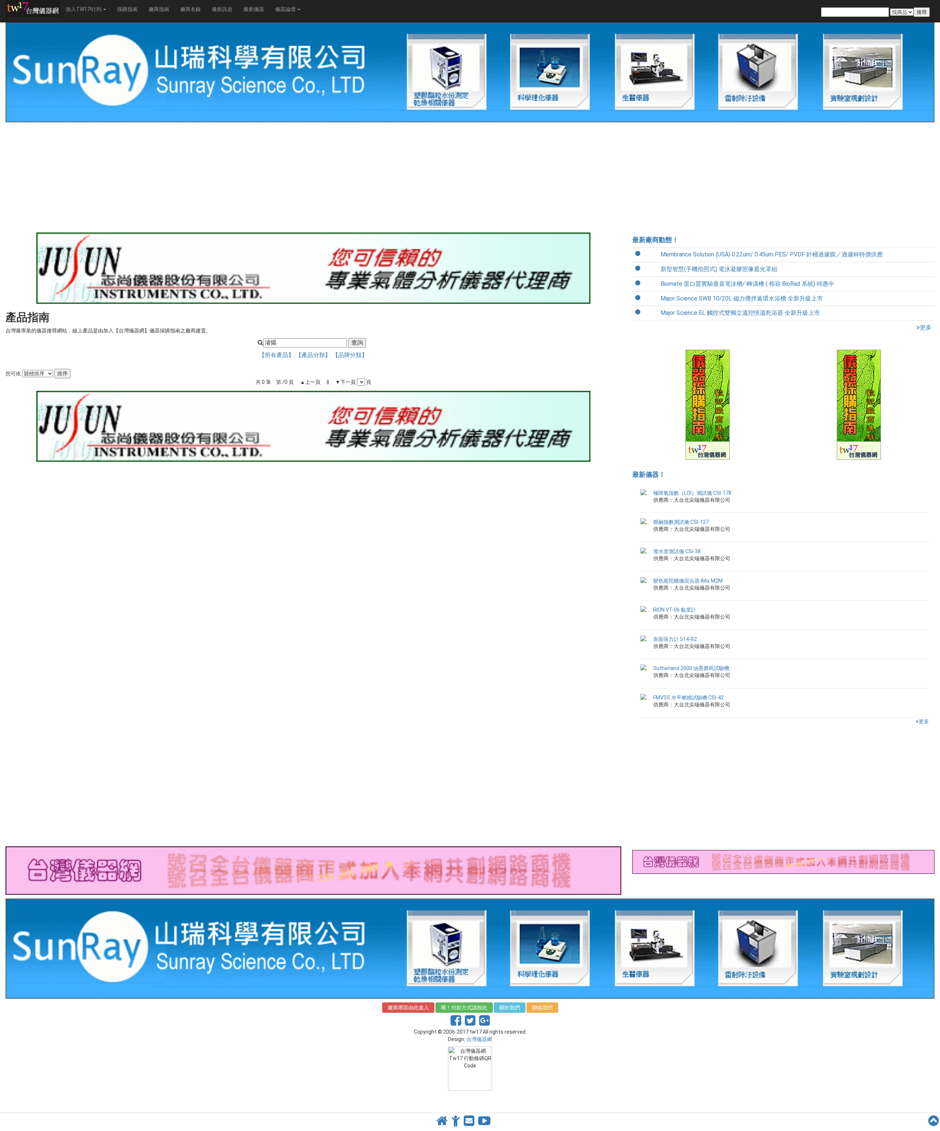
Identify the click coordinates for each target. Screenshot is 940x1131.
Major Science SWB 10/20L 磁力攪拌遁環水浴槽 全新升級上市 (742, 298)
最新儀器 (253, 9)
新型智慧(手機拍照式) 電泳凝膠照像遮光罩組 (719, 269)
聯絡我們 (542, 1008)
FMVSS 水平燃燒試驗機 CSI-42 (688, 697)
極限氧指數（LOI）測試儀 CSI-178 (692, 493)
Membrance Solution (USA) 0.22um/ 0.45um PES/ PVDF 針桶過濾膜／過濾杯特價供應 (772, 254)
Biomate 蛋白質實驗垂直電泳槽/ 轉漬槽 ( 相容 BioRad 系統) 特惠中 (747, 283)
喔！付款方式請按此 (464, 1008)
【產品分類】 (314, 355)
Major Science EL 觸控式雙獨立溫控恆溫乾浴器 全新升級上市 (740, 312)
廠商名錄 (190, 9)
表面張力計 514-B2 (675, 639)
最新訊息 (222, 9)
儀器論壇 (286, 9)
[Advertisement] (226, 177)
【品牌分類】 (350, 355)
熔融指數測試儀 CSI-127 (681, 522)
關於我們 (509, 1008)
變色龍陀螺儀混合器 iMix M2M (688, 581)
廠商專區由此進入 (408, 1008)
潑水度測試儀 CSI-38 (677, 551)
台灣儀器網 (479, 1039)
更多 (926, 327)
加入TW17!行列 (84, 9)
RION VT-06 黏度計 (674, 610)
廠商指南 (159, 9)
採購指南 (127, 9)
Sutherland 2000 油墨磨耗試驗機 (691, 668)
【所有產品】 (277, 355)
